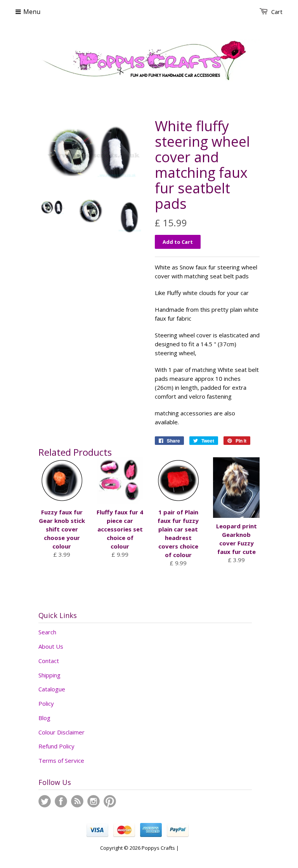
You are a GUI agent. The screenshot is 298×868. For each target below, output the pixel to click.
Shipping (49, 675)
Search (47, 632)
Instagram (93, 801)
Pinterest (110, 801)
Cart (276, 12)
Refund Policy (56, 746)
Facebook (61, 801)
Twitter (44, 801)
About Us (50, 646)
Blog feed (77, 801)
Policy (46, 703)
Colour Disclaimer (61, 732)
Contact (48, 661)
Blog (44, 718)
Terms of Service (61, 760)
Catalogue (51, 689)
